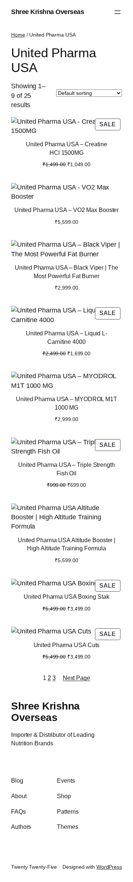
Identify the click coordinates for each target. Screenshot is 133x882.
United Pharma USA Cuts (67, 645)
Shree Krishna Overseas (47, 12)
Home (18, 35)
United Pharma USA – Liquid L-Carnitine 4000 (66, 337)
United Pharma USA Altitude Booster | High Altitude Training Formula (66, 544)
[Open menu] (117, 12)
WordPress (109, 867)
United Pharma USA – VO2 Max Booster (66, 209)
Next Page (76, 677)
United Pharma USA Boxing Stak (66, 596)
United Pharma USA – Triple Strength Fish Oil (66, 468)
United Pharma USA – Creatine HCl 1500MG (66, 148)
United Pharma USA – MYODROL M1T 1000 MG (66, 403)
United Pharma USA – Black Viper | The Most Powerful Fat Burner (66, 271)
